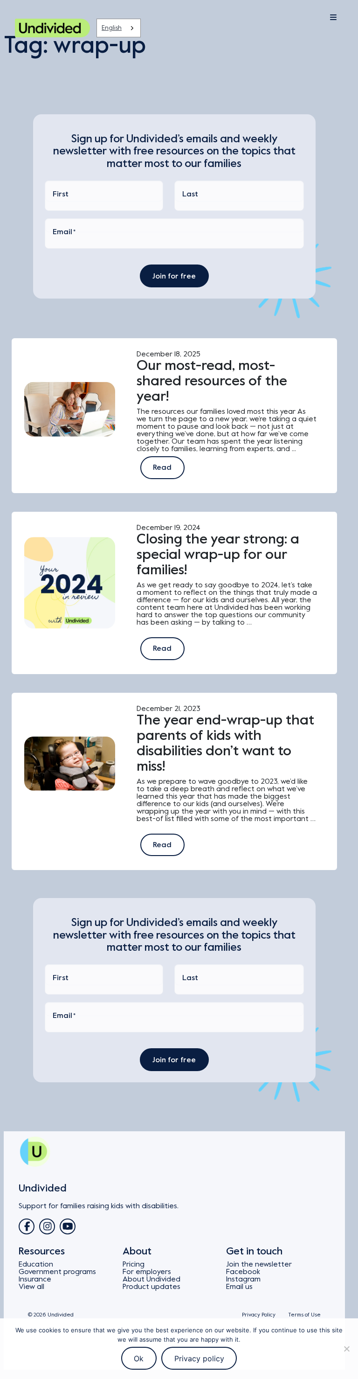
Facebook (243, 1271)
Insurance (35, 1279)
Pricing (134, 1264)
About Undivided (151, 1279)
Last (190, 194)
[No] (346, 1348)
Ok (139, 1358)
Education (36, 1264)
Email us (239, 1286)
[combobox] (118, 28)
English (112, 28)
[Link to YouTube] (68, 1226)
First (61, 194)
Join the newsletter (259, 1264)
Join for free (174, 276)
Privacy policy (199, 1358)
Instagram (243, 1279)
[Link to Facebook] (26, 1226)
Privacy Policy (258, 1314)
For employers (147, 1271)
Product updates (151, 1286)
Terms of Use (304, 1314)
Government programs (57, 1271)
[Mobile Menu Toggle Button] (309, 17)
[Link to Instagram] (47, 1226)
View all (31, 1286)
